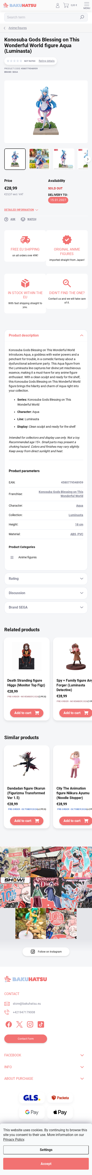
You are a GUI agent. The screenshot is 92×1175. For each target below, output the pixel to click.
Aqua (79, 505)
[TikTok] (40, 1023)
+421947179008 (24, 1012)
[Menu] (86, 5)
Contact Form (26, 1038)
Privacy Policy (13, 1139)
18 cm (79, 524)
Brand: (11, 72)
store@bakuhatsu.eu (27, 1003)
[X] (18, 1023)
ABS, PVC (76, 534)
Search (82, 17)
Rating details (47, 60)
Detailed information (19, 209)
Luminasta (76, 515)
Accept (46, 1164)
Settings (46, 1150)
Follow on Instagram (50, 951)
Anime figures (27, 557)
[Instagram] (29, 1023)
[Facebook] (8, 1023)
